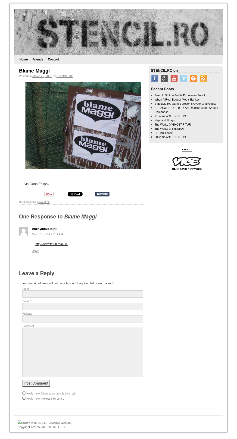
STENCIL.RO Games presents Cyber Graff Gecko (185, 103)
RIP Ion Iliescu (164, 133)
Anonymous (40, 228)
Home (23, 59)
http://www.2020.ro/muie (51, 244)
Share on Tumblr (102, 194)
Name (25, 289)
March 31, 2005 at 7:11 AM (47, 234)
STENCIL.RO (64, 76)
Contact (53, 59)
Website (27, 313)
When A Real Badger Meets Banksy (177, 99)
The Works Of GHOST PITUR (173, 124)
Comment (28, 326)
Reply (35, 251)
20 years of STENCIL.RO (170, 137)
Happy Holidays (165, 120)
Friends (37, 59)
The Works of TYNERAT (169, 128)
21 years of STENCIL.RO (170, 116)
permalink (43, 202)
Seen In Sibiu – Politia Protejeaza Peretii (180, 95)
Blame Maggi (34, 70)
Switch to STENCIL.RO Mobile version (46, 423)
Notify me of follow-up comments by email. (51, 393)
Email (25, 301)
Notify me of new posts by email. (45, 398)
